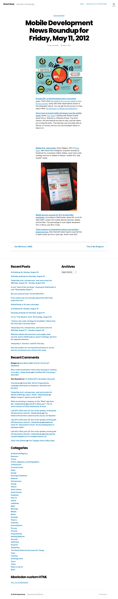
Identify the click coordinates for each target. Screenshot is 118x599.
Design (13, 473)
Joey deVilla (54, 45)
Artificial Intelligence (19, 454)
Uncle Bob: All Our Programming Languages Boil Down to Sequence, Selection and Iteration (31, 385)
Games (14, 487)
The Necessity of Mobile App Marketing (61, 109)
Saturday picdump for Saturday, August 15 (28, 313)
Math (13, 506)
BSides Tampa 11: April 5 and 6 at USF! (26, 397)
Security (14, 539)
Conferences (16, 465)
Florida (13, 484)
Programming (16, 534)
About (82, 4)
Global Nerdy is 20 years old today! (25, 305)
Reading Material (18, 536)
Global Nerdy (8, 4)
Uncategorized (59, 16)
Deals (13, 470)
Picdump (14, 517)
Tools (13, 553)
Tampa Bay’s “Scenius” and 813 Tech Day (27, 344)
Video (13, 564)
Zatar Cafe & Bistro (18, 441)
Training (14, 556)
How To (14, 498)
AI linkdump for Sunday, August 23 (25, 272)
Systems (14, 545)
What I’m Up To (17, 567)
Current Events (17, 467)
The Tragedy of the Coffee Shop (42, 441)
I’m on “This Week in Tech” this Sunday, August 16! (31, 317)
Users (13, 561)
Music (13, 514)
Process (14, 531)
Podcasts (14, 523)
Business (14, 456)
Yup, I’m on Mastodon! (19, 582)
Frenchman (15, 383)
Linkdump (15, 503)
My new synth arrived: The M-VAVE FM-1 (27, 294)
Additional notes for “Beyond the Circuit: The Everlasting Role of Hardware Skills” (32, 424)
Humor (13, 501)
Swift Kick (15, 542)
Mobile (13, 512)
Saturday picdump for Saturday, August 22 (28, 276)
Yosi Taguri (51, 116)
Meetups (14, 509)
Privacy (14, 528)
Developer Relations (19, 476)
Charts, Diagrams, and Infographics (25, 462)
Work (13, 570)
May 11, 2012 (67, 45)
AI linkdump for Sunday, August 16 (24, 309)
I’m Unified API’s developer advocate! (40, 379)
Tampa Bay (15, 548)
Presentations (16, 525)
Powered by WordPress (35, 594)
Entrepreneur (16, 481)
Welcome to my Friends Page (96, 4)
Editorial (14, 478)
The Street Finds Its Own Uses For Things (27, 550)
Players (14, 520)
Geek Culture (16, 490)
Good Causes (16, 492)
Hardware (15, 495)
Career (13, 459)
